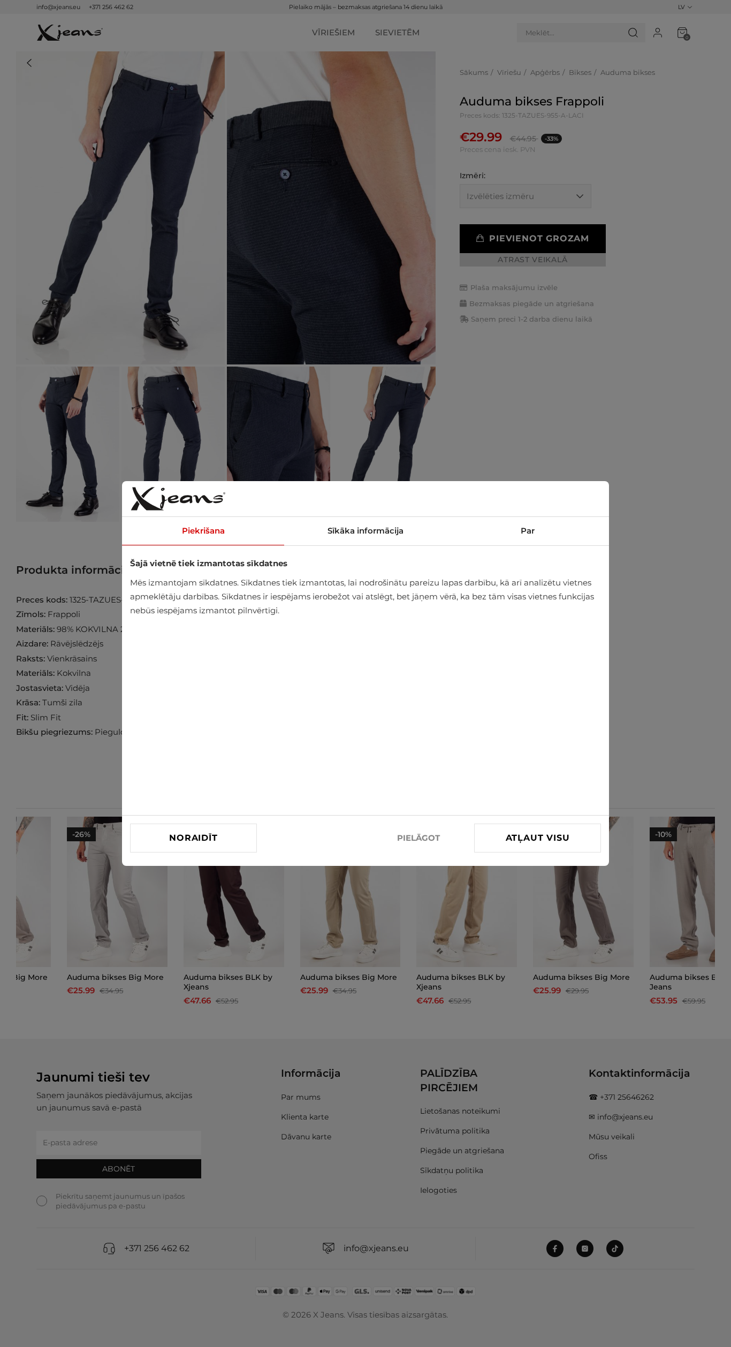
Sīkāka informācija (365, 531)
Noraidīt (193, 838)
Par (528, 531)
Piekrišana (203, 531)
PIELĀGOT (418, 838)
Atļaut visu (538, 838)
